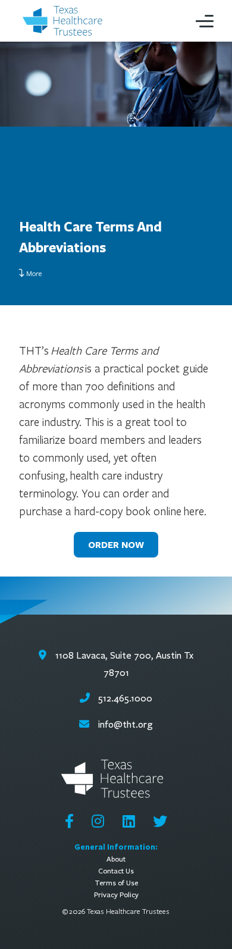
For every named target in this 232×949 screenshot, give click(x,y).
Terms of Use (116, 882)
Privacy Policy (116, 894)
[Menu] (204, 21)
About (116, 858)
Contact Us (116, 870)
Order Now (116, 544)
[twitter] (160, 821)
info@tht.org (125, 724)
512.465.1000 (124, 698)
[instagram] (98, 821)
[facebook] (69, 821)
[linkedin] (129, 821)
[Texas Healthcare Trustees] (65, 21)
